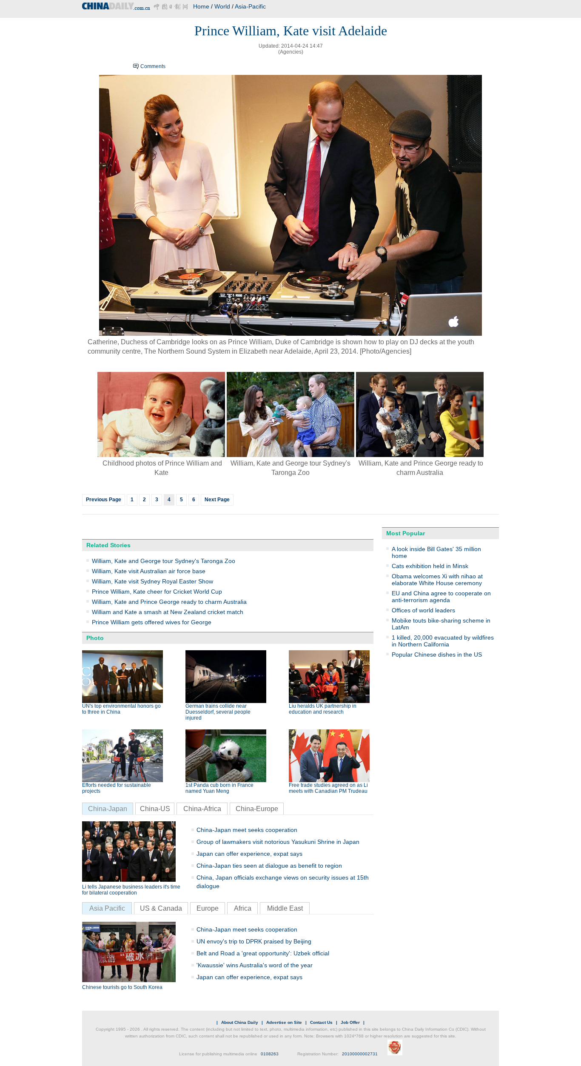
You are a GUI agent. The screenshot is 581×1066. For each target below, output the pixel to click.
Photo (95, 637)
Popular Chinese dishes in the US (437, 654)
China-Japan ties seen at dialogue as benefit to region (269, 865)
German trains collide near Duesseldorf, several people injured (218, 712)
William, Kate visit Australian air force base (148, 571)
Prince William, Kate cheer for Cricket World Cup (157, 591)
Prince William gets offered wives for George (151, 622)
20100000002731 (360, 1054)
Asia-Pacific (250, 6)
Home (201, 6)
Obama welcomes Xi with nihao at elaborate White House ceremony (437, 579)
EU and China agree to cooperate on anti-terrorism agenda (441, 596)
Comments (152, 66)
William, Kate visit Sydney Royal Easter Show (152, 581)
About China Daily (239, 1022)
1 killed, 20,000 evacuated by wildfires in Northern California (443, 641)
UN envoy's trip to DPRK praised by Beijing (254, 941)
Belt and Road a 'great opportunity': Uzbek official (263, 953)
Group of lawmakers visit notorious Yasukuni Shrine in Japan (278, 841)
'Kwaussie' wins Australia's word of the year (255, 965)
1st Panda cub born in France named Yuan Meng (219, 788)
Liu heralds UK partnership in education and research (322, 709)
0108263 (270, 1054)
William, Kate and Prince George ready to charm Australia (169, 601)
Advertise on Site (284, 1022)
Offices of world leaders (423, 610)
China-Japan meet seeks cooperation (247, 829)
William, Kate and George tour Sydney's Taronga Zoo (163, 560)
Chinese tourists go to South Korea (122, 987)
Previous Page (103, 500)
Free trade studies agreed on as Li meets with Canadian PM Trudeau (328, 788)
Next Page (217, 500)
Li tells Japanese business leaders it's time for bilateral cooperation (131, 890)
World (222, 6)
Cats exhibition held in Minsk (430, 566)
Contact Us (321, 1022)
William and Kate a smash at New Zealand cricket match (167, 612)
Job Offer (350, 1022)
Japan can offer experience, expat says (249, 853)
